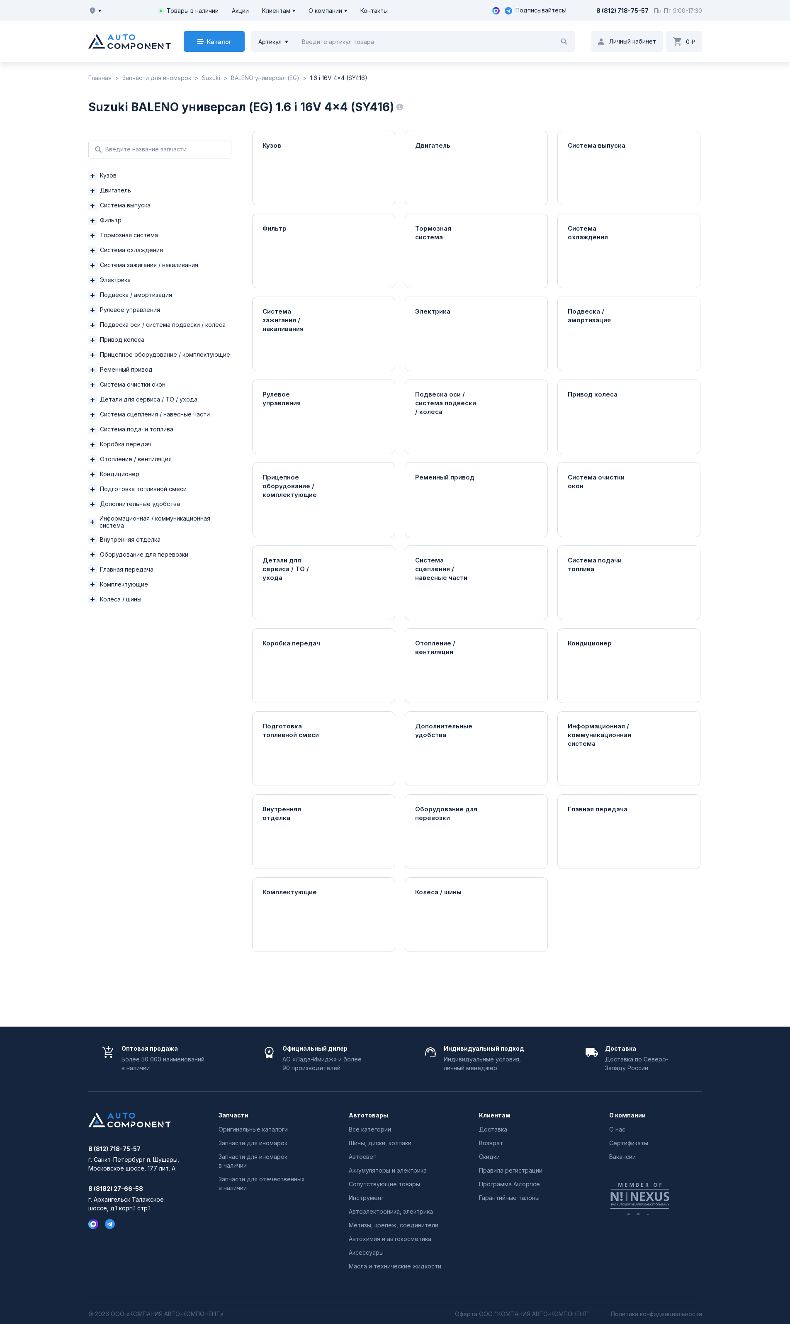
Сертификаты (628, 1142)
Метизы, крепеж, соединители (393, 1225)
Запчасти (233, 1115)
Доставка (493, 1129)
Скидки (489, 1156)
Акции (240, 10)
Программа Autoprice (509, 1184)
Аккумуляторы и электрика (388, 1170)
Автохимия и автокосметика (390, 1238)
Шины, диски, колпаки (380, 1142)
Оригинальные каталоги (253, 1129)
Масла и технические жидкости (395, 1266)
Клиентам (276, 10)
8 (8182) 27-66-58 (115, 1189)
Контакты (374, 10)
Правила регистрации (510, 1170)
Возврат (491, 1142)
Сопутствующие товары (384, 1184)
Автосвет (363, 1156)
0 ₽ (690, 41)
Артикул (270, 41)
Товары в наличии (193, 10)
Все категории (370, 1129)
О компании (325, 10)
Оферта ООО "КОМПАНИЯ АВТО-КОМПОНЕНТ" (523, 1314)
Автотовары (368, 1115)
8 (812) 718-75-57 (622, 10)
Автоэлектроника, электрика (391, 1211)
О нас (617, 1129)
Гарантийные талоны (509, 1197)
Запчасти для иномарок (253, 1142)
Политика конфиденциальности (656, 1314)
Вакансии (622, 1156)
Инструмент (366, 1197)
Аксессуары (366, 1252)
